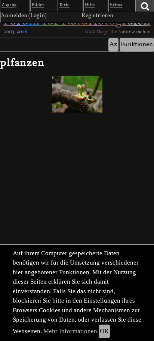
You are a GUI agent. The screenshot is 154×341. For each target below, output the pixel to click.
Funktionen (137, 44)
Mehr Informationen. (71, 331)
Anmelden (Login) (24, 16)
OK (104, 331)
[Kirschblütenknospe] (77, 94)
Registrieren (97, 16)
